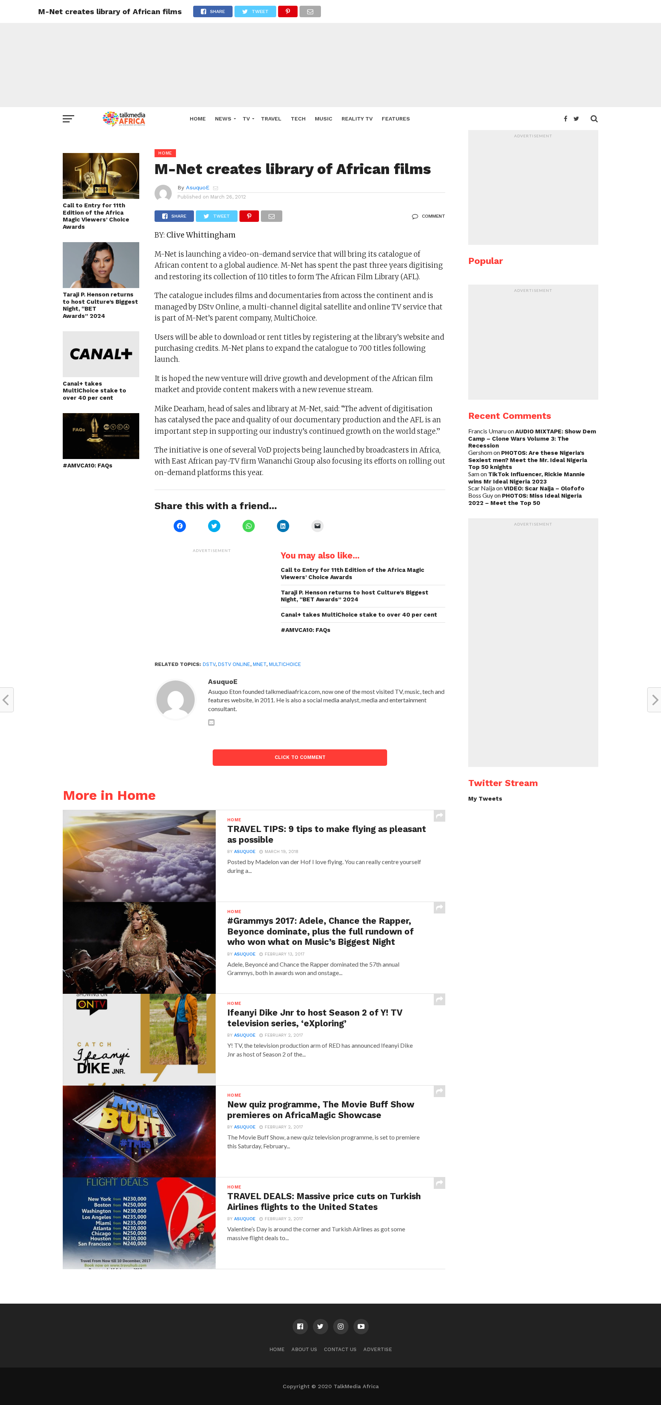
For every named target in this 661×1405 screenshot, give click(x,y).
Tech (298, 119)
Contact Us (340, 1349)
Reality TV (357, 119)
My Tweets (485, 798)
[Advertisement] (330, 53)
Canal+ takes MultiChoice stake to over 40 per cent (94, 390)
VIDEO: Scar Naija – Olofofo (544, 488)
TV (246, 119)
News (223, 119)
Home (198, 119)
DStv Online (234, 664)
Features (396, 119)
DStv (209, 664)
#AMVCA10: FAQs (87, 465)
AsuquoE (197, 187)
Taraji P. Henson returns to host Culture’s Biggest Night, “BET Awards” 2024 (100, 305)
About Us (304, 1349)
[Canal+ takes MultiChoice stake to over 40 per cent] (101, 374)
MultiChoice (285, 664)
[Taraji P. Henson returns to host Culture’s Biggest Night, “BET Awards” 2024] (101, 285)
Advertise (377, 1349)
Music (323, 119)
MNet (259, 664)
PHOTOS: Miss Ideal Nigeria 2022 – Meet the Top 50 (525, 499)
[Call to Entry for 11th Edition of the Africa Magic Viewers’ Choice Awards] (101, 196)
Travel (271, 119)
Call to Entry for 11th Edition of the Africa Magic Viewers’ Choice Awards (96, 216)
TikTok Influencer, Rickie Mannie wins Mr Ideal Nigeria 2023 (526, 478)
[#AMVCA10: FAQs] (101, 456)
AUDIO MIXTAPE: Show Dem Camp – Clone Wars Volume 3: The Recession (532, 438)
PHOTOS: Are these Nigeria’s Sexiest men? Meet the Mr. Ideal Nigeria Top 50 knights (527, 460)
